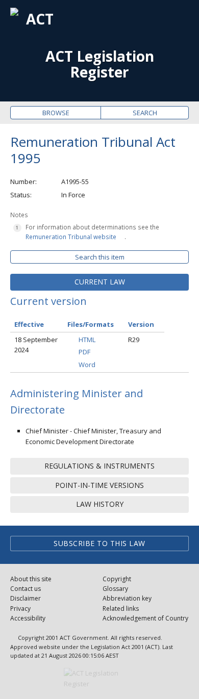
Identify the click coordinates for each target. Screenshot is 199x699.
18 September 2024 (36, 345)
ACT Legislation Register (99, 64)
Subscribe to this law (99, 543)
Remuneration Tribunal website (71, 236)
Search (145, 112)
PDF (84, 351)
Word (87, 364)
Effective (29, 324)
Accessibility (27, 618)
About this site (31, 579)
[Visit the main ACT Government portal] (99, 678)
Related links (121, 608)
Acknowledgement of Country (145, 618)
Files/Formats (90, 324)
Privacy (20, 608)
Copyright (117, 579)
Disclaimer (25, 598)
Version (141, 324)
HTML (87, 339)
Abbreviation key (127, 598)
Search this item (100, 257)
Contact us (25, 588)
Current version (48, 301)
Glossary (115, 588)
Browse (55, 112)
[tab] (99, 282)
